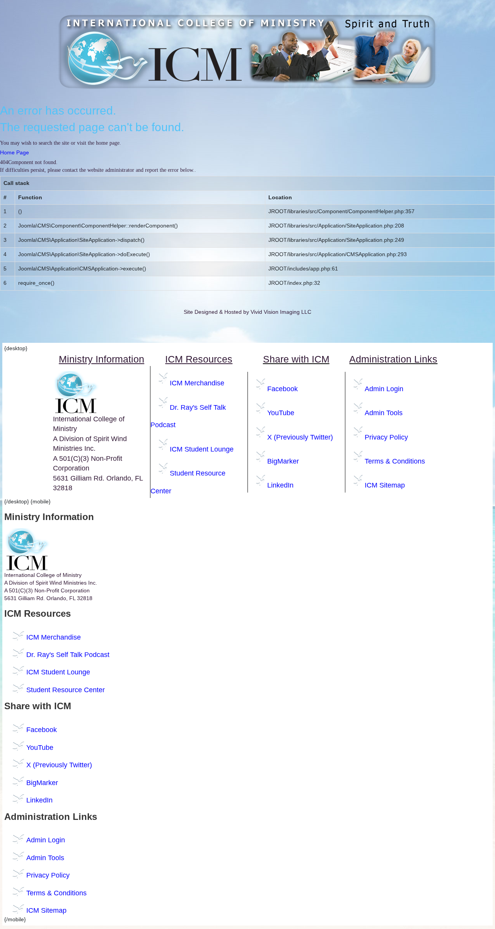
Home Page (14, 152)
